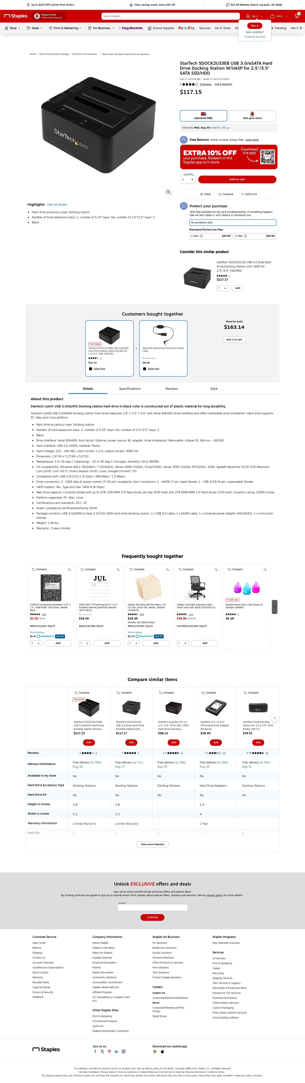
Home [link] (33, 54)
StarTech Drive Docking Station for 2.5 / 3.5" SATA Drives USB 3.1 (258, 725)
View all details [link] (57, 204)
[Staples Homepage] (16, 16)
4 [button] (180, 84)
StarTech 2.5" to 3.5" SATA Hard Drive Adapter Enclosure (215, 725)
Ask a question (223, 84)
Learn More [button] (252, 140)
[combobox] (170, 16)
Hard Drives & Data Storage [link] (54, 54)
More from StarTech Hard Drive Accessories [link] (125, 54)
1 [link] (229, 276)
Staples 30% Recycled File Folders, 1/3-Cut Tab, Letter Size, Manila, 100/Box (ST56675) (147, 607)
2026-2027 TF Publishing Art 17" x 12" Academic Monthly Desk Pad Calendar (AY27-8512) (98, 607)
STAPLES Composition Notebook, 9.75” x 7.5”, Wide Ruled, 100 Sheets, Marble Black (50, 607)
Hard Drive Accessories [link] (84, 54)
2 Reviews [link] (205, 84)
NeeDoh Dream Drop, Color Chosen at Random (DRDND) (244, 606)
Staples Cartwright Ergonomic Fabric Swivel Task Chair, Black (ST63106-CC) (196, 606)
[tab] (87, 389)
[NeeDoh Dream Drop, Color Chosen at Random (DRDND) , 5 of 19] (246, 588)
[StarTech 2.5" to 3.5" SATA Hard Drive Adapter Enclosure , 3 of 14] (215, 708)
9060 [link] (142, 614)
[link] (50, 4)
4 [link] (182, 753)
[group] (51, 607)
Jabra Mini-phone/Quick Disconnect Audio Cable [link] (163, 349)
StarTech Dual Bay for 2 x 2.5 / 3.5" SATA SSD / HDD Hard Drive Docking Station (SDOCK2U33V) (173, 725)
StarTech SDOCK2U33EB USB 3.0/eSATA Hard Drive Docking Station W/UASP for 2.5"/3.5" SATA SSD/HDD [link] (108, 351)
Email (122, 903)
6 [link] (238, 614)
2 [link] (100, 358)
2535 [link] (44, 614)
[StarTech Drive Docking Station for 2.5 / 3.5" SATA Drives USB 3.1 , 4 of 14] (258, 708)
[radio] (203, 115)
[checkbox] (109, 368)
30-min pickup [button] (37, 632)
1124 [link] (191, 614)
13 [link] (267, 753)
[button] (236, 16)
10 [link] (224, 753)
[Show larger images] (168, 192)
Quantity (188, 174)
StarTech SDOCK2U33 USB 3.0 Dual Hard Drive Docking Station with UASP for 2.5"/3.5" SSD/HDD (244, 266)
